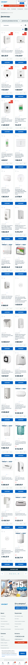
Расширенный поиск (5, 647)
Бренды (16, 626)
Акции (8, 8)
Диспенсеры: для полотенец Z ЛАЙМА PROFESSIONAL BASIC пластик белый (19, 155)
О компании (13, 8)
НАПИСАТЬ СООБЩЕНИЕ (21, 608)
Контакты (2, 626)
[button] (7, 150)
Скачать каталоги (4, 645)
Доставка (17, 618)
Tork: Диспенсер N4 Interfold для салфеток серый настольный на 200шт (20, 262)
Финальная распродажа (6, 629)
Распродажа (3, 8)
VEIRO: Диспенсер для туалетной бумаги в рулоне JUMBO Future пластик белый (7, 552)
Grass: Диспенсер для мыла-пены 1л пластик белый (19, 479)
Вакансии (3, 618)
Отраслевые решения (19, 629)
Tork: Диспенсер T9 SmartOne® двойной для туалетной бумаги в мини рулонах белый (20, 406)
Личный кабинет (18, 623)
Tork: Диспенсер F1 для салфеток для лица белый (6, 478)
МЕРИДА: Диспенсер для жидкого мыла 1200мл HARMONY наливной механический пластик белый (20, 337)
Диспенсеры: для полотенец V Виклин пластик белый (19, 52)
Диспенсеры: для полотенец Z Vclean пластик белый (19, 86)
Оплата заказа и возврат (20, 621)
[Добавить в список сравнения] (4, 32)
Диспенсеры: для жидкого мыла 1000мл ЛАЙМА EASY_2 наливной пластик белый (20, 120)
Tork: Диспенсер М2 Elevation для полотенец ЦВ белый (20, 551)
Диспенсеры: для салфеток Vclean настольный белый (7, 51)
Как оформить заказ (19, 616)
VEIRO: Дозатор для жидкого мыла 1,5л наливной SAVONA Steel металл (6, 407)
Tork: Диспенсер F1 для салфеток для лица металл (20, 514)
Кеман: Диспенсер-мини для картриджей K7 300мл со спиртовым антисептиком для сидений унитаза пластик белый (20, 299)
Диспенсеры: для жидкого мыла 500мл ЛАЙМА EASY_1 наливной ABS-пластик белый (7, 155)
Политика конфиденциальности (5, 639)
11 (18, 574)
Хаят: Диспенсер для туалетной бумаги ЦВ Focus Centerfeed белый (7, 372)
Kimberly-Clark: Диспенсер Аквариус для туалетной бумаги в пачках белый (6, 297)
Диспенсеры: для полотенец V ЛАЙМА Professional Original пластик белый (5, 191)
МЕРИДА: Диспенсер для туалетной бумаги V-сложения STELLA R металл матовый (20, 227)
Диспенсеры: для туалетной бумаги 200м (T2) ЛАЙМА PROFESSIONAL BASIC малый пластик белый (20, 192)
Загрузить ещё (14, 569)
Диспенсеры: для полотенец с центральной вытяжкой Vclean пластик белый (6, 120)
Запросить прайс (21, 642)
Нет (23, 3)
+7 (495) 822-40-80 (19, 636)
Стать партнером (4, 621)
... (16, 574)
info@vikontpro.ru (18, 639)
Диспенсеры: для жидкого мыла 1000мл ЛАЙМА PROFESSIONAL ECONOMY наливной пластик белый (7, 227)
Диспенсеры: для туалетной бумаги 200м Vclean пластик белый (6, 86)
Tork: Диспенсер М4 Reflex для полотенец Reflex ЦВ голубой (20, 443)
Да (20, 3)
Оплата (25, 8)
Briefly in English (4, 642)
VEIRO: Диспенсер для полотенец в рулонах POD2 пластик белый (7, 335)
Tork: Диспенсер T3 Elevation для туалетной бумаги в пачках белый (6, 444)
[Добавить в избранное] (2, 32)
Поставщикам (20, 8)
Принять (22, 653)
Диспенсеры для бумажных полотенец (10, 20)
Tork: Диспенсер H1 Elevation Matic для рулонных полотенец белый (5, 262)
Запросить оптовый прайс (14, 5)
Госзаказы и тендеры (5, 623)
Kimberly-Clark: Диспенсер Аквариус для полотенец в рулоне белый (20, 372)
